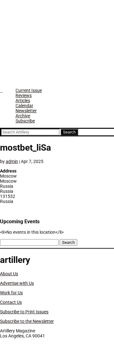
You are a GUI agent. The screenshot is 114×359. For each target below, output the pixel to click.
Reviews (24, 95)
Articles (23, 100)
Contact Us (11, 302)
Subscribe (25, 120)
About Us (9, 273)
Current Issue (29, 90)
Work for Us (11, 292)
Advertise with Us (17, 283)
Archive (23, 115)
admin (12, 161)
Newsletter (26, 110)
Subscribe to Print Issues (24, 311)
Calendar (24, 105)
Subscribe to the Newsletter (27, 321)
